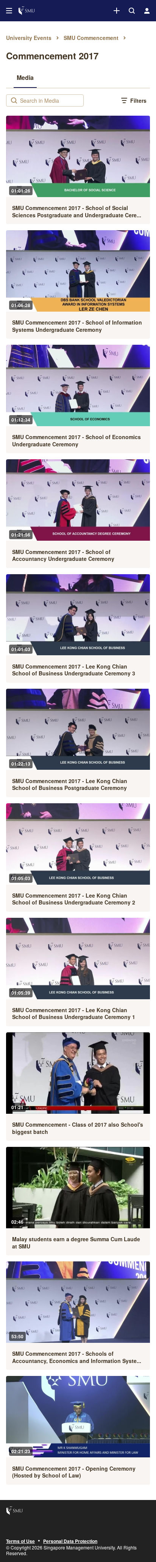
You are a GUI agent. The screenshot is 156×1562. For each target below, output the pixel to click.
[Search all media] (132, 11)
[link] (117, 11)
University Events (28, 37)
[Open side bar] (9, 11)
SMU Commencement (91, 37)
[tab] (25, 77)
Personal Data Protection (70, 1541)
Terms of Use (20, 1541)
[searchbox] (51, 100)
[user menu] (147, 11)
